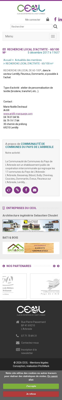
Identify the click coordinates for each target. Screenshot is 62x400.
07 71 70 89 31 (29, 335)
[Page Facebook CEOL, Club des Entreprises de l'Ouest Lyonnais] (55, 20)
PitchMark (43, 366)
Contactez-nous (30, 342)
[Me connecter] (47, 19)
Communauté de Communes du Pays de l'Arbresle (29, 145)
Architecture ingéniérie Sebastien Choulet (30, 215)
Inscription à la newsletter (29, 351)
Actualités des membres (28, 60)
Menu (9, 36)
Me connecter (32, 19)
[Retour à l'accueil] (31, 8)
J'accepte (31, 386)
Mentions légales (39, 362)
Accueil (7, 60)
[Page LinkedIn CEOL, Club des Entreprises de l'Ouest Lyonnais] (60, 20)
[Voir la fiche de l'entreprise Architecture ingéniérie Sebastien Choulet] (31, 224)
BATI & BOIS (10, 237)
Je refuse (31, 394)
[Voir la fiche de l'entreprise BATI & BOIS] (31, 247)
